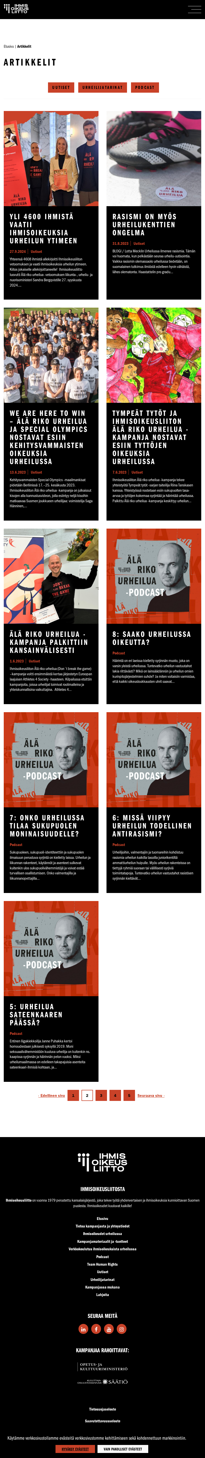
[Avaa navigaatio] (194, 9)
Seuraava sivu (150, 1095)
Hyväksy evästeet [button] (75, 1448)
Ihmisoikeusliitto (19, 1200)
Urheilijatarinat (102, 87)
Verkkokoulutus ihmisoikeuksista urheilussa (102, 1248)
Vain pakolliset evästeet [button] (123, 1448)
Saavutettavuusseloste (102, 1420)
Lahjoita (102, 1294)
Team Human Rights (102, 1264)
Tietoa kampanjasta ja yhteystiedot (103, 1225)
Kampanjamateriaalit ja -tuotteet (102, 1241)
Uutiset (61, 87)
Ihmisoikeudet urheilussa (102, 1233)
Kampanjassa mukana (102, 1286)
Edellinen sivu (52, 1095)
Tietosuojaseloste (102, 1409)
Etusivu (9, 46)
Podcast (144, 87)
